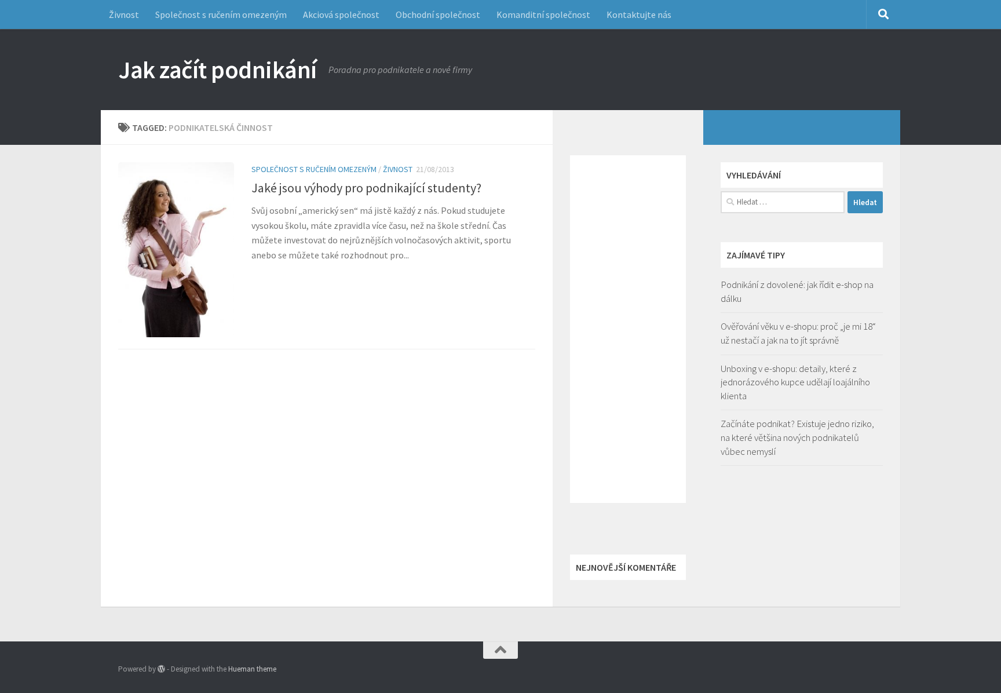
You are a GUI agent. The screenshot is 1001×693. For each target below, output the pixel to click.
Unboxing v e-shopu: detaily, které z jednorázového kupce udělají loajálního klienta (795, 382)
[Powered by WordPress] (161, 669)
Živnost (124, 14)
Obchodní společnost (438, 14)
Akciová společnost (341, 14)
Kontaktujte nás (639, 14)
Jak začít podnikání (217, 69)
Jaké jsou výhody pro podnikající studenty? (366, 188)
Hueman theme (252, 669)
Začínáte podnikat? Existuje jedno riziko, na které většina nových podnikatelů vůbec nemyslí (797, 437)
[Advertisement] (628, 329)
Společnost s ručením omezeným (221, 14)
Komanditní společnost (543, 14)
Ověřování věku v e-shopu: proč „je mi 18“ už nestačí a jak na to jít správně (798, 333)
